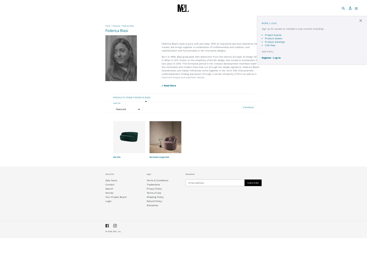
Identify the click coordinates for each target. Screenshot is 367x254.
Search (109, 188)
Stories (109, 193)
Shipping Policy (155, 197)
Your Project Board (115, 197)
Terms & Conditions (157, 180)
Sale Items (111, 180)
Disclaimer (152, 205)
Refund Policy (154, 201)
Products (116, 26)
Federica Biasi (128, 26)
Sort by (117, 103)
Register (266, 57)
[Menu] (356, 8)
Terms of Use (154, 193)
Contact (109, 184)
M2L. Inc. (117, 231)
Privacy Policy (154, 188)
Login (108, 201)
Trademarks (153, 184)
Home (107, 26)
